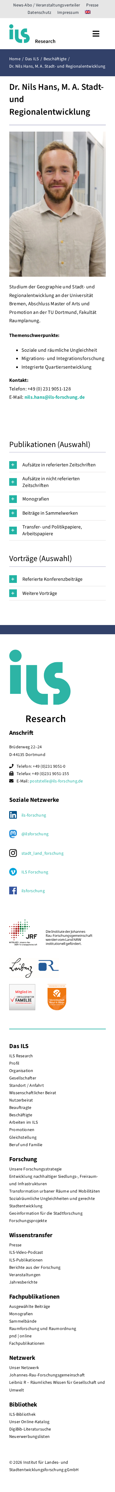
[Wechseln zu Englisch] (87, 12)
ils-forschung (33, 815)
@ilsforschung (34, 834)
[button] (57, 465)
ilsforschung (33, 891)
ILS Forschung (34, 872)
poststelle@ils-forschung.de (56, 781)
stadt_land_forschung (42, 853)
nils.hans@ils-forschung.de (55, 397)
